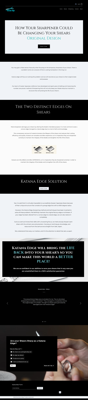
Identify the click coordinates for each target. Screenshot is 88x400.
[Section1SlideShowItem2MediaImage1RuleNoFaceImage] (42, 321)
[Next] (80, 303)
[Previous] (7, 303)
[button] (81, 4)
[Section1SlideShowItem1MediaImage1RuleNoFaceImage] (45, 321)
